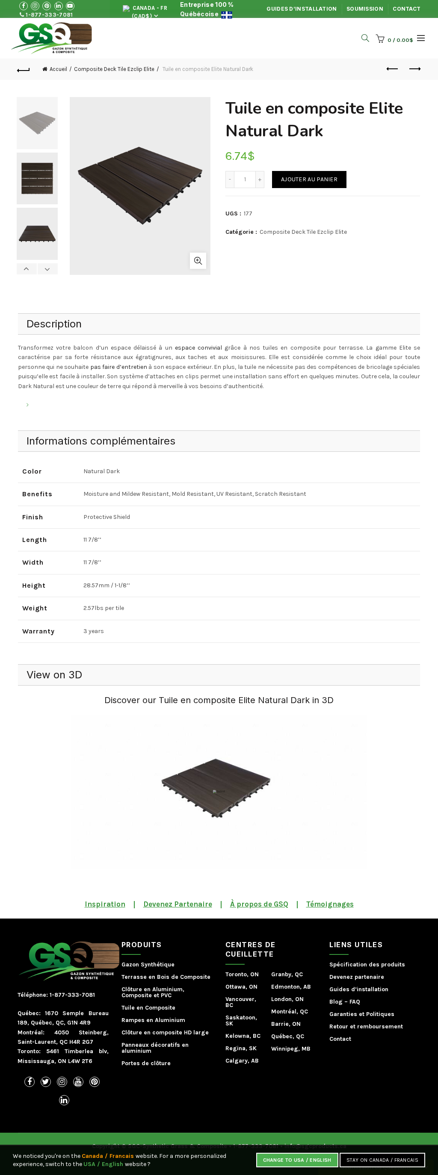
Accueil (58, 69)
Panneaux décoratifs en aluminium (155, 1047)
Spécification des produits (367, 964)
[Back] (24, 69)
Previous (27, 268)
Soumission (364, 9)
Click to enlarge (198, 261)
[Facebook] (29, 1082)
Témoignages (330, 904)
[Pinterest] (94, 1082)
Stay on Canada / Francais (382, 1160)
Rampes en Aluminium (153, 1020)
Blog (336, 1001)
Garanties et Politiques (361, 1014)
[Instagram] (62, 1082)
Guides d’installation (301, 9)
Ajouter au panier (309, 179)
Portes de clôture (146, 1063)
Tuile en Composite (148, 1007)
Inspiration (105, 904)
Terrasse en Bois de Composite (165, 977)
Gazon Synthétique (148, 964)
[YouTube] (78, 1082)
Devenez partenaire (356, 977)
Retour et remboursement (366, 1026)
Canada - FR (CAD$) (149, 11)
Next (47, 268)
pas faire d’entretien (118, 367)
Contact (406, 9)
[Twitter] (46, 1082)
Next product (414, 69)
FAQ (354, 1001)
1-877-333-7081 (48, 15)
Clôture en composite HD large (165, 1032)
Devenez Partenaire (177, 904)
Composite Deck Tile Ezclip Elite (114, 69)
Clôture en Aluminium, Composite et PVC (152, 992)
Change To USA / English (297, 1160)
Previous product (392, 69)
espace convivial (197, 347)
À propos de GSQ (259, 904)
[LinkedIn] (64, 1100)
